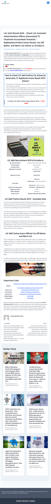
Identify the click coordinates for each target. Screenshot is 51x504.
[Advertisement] (25, 15)
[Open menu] (48, 3)
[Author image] (6, 384)
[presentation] (13, 358)
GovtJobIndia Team (10, 49)
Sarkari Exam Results (34, 49)
